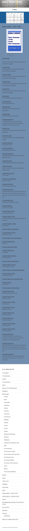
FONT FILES (5, 481)
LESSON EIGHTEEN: (7, 184)
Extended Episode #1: (7, 119)
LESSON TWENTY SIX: (8, 250)
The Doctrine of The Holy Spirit (11, 454)
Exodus (6, 408)
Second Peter (5, 507)
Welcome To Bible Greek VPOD (10, 519)
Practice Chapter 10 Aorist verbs (10, 261)
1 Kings (6, 396)
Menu (15, 9)
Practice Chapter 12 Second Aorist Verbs (12, 279)
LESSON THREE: (6, 74)
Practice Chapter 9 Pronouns (9, 247)
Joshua (6, 428)
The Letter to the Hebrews (11, 463)
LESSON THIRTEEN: (7, 148)
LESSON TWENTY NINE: (8, 273)
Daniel (3, 478)
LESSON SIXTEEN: (7, 166)
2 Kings (4, 379)
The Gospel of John (9, 457)
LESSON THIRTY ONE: (8, 291)
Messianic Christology (9, 434)
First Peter (6, 414)
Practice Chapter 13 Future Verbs (10, 288)
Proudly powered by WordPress (10, 527)
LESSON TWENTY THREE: (9, 223)
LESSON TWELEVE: (7, 143)
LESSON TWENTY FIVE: (8, 241)
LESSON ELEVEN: (7, 135)
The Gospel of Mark (9, 460)
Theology (4, 513)
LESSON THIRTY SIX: (7, 318)
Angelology (7, 516)
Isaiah (3, 490)
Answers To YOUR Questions (9, 388)
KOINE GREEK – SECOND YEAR (10, 496)
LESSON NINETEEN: (7, 200)
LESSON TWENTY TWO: (8, 216)
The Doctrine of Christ (9, 451)
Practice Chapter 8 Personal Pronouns (12, 238)
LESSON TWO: (6, 67)
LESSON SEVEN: (6, 101)
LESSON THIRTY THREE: (8, 302)
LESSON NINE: (6, 114)
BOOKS (4, 475)
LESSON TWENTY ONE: (8, 211)
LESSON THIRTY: (6, 282)
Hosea (5, 425)
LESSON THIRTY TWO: (8, 296)
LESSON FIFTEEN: (7, 161)
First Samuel (7, 416)
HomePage (5, 487)
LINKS (4, 499)
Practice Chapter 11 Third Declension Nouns (13, 270)
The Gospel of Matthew (10, 471)
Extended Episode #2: (8, 189)
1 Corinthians (5, 373)
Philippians (6, 440)
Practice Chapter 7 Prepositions (10, 229)
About (3, 385)
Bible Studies (5, 394)
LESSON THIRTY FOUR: (8, 307)
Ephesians (6, 405)
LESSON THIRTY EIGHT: (8, 329)
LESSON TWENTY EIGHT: (9, 264)
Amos (5, 399)
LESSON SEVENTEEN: (8, 173)
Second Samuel (8, 448)
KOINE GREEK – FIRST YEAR (10, 493)
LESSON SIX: (5, 96)
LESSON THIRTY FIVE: (8, 312)
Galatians (6, 419)
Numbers (6, 437)
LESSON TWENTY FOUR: (8, 232)
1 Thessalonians (6, 376)
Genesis (6, 422)
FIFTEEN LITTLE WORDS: (9, 179)
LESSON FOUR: (6, 81)
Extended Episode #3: (8, 354)
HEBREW (4, 484)
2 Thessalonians (6, 382)
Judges (6, 431)
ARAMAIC (5, 391)
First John (6, 411)
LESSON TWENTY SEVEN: (9, 256)
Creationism (7, 402)
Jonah (5, 466)
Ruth (5, 445)
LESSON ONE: (6, 58)
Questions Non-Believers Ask (11, 442)
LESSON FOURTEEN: (7, 153)
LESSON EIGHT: (6, 107)
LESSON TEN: (5, 128)
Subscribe (4, 510)
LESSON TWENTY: (7, 206)
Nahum (6, 468)
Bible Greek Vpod (12, 2)
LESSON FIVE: (6, 89)
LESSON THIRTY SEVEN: (8, 323)
